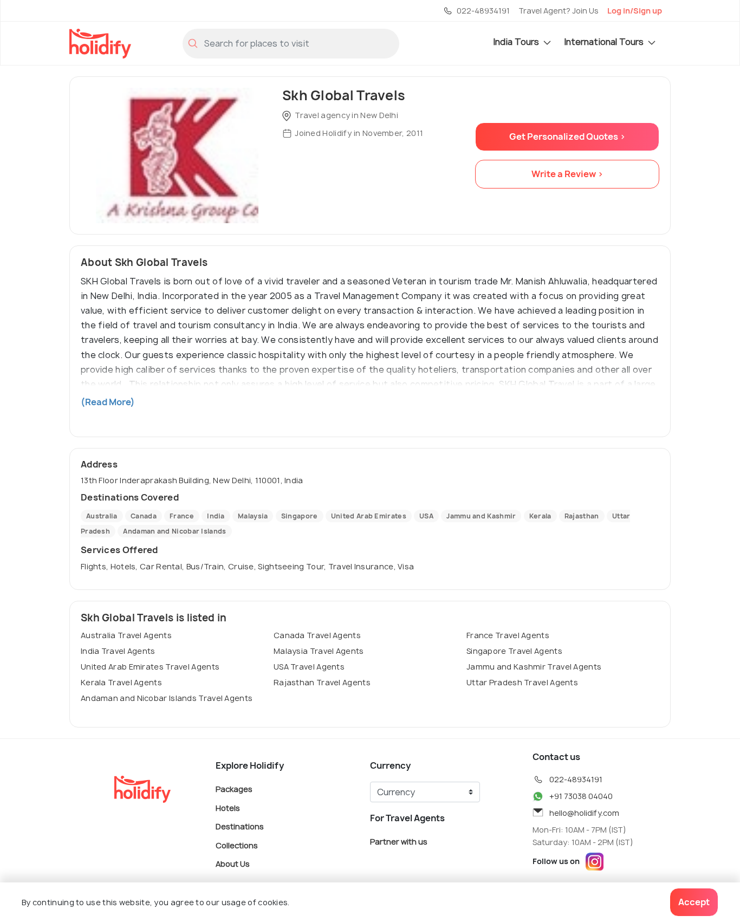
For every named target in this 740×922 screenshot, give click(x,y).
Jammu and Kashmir (481, 516)
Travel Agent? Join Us (558, 10)
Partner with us (398, 841)
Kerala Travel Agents (121, 682)
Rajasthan (581, 516)
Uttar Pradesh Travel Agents (522, 682)
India (216, 516)
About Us (233, 864)
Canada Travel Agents (317, 635)
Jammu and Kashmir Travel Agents (533, 666)
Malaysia (253, 516)
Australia (102, 516)
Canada (144, 516)
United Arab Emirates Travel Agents (150, 666)
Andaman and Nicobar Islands (174, 531)
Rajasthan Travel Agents (322, 682)
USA (426, 516)
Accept (694, 902)
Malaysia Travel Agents (319, 651)
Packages (234, 789)
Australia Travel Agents (126, 635)
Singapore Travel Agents (514, 651)
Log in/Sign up (634, 10)
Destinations (240, 826)
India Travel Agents (118, 651)
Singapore (299, 516)
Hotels (228, 807)
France (182, 516)
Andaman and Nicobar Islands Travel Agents (166, 698)
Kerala (540, 516)
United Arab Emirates (368, 516)
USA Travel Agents (309, 666)
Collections (237, 845)
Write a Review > (567, 174)
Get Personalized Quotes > (567, 136)
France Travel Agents (507, 635)
